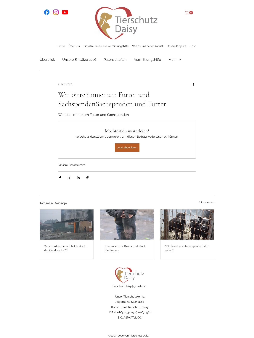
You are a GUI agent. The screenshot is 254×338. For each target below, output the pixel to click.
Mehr (172, 59)
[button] (189, 12)
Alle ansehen (206, 202)
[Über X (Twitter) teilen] (69, 177)
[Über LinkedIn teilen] (78, 177)
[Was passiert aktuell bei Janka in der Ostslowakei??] (67, 224)
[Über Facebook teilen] (60, 177)
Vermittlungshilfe (147, 59)
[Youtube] (65, 12)
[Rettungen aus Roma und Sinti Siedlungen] (127, 224)
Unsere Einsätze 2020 (72, 164)
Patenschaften (115, 59)
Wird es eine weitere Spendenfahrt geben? (187, 248)
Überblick (47, 59)
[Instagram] (56, 12)
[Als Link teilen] (87, 177)
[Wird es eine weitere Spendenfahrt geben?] (187, 224)
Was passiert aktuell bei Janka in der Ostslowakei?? (65, 248)
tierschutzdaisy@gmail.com (129, 286)
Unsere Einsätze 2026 (79, 59)
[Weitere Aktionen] (193, 84)
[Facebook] (46, 12)
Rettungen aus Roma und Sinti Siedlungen (125, 248)
